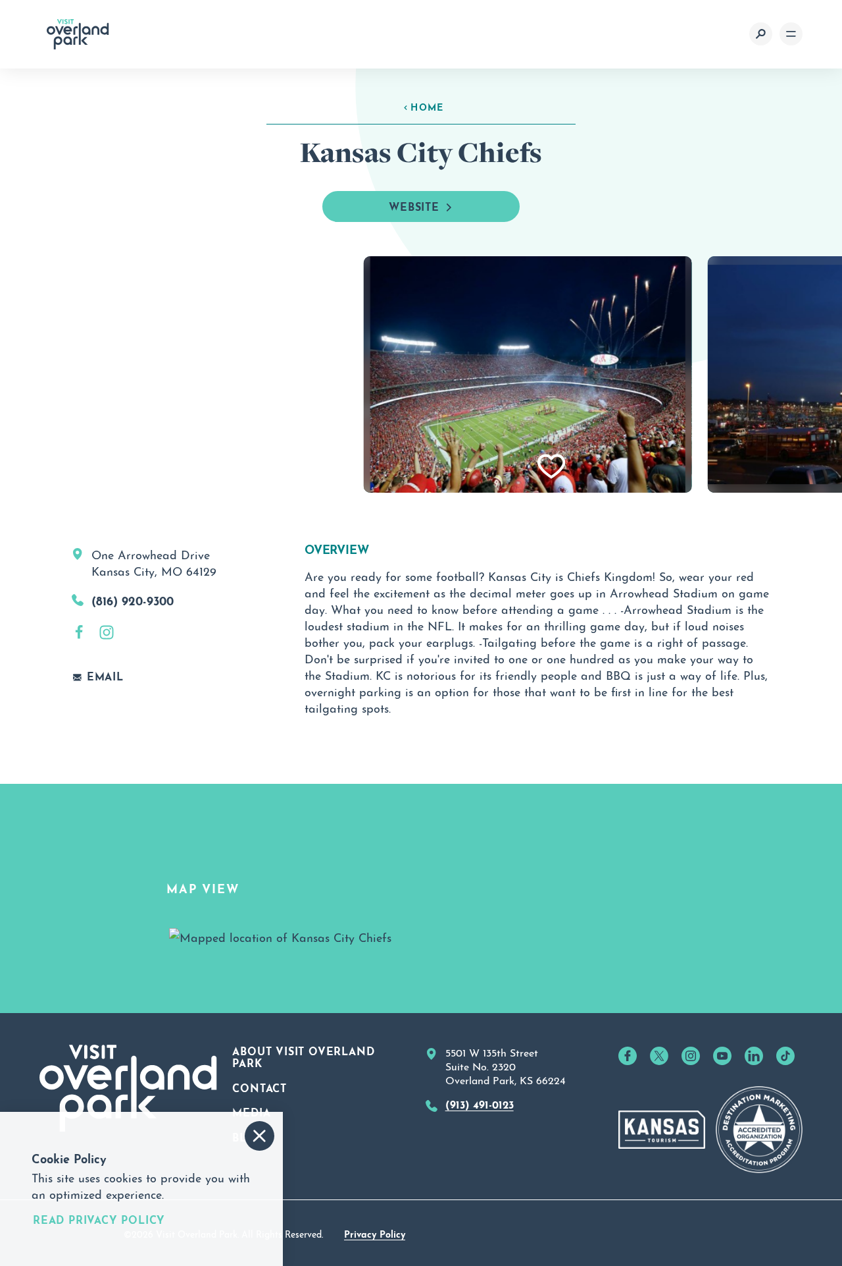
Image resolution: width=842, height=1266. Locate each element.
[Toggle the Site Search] (760, 33)
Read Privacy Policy (99, 1219)
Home (427, 106)
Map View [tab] (202, 887)
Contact (259, 1087)
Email (105, 676)
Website (414, 205)
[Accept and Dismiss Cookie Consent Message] (259, 1136)
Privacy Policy (374, 1233)
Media (251, 1111)
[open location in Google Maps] (280, 933)
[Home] (78, 34)
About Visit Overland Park (303, 1056)
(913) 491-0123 (479, 1103)
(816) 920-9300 (132, 599)
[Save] (551, 466)
